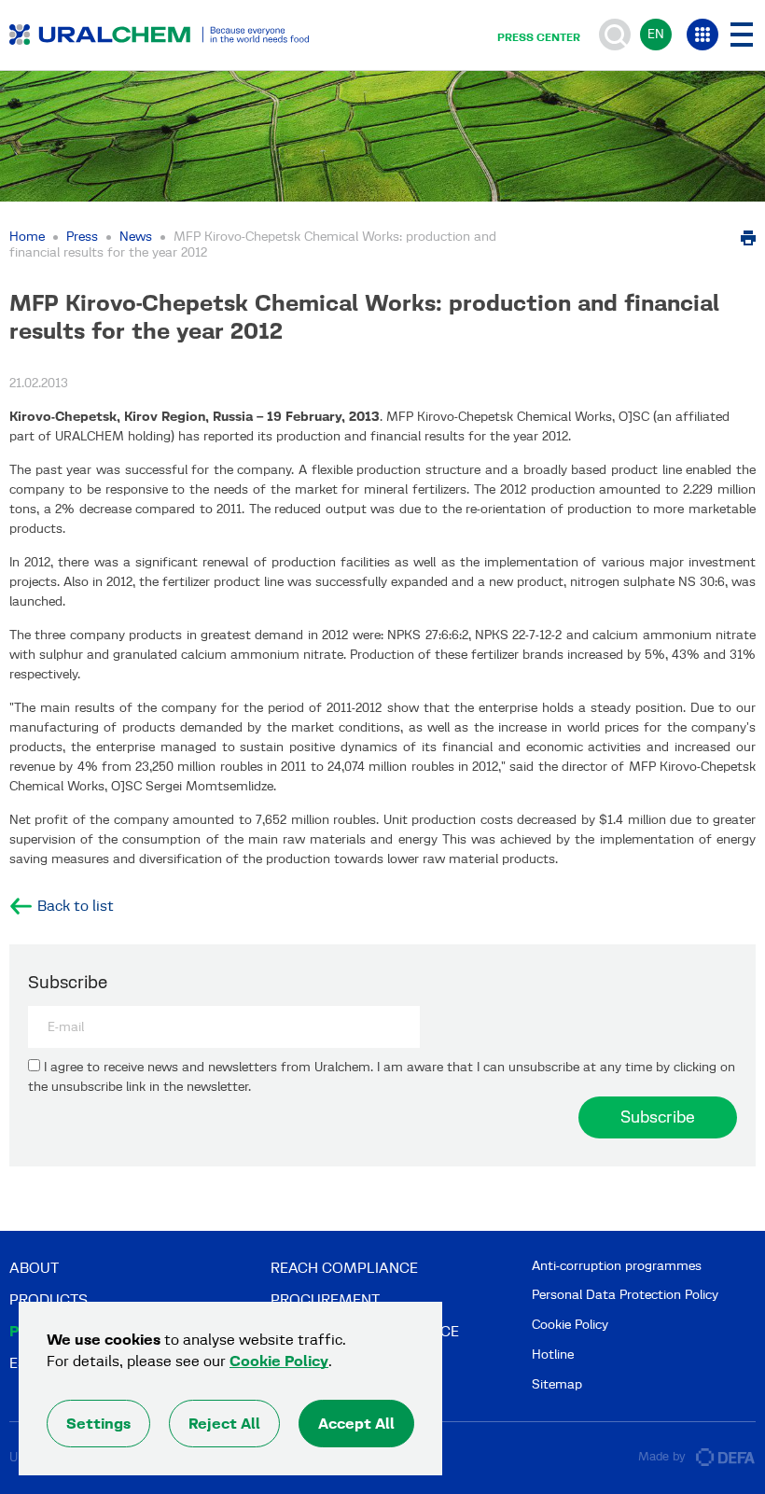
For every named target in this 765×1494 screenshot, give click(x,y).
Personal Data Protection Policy (625, 1295)
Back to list (75, 906)
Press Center (538, 37)
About (34, 1268)
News (135, 236)
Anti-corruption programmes (617, 1266)
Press (82, 236)
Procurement (325, 1299)
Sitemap (557, 1384)
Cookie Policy (570, 1325)
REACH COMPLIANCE (344, 1268)
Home (27, 236)
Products (48, 1299)
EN (655, 34)
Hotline (553, 1354)
